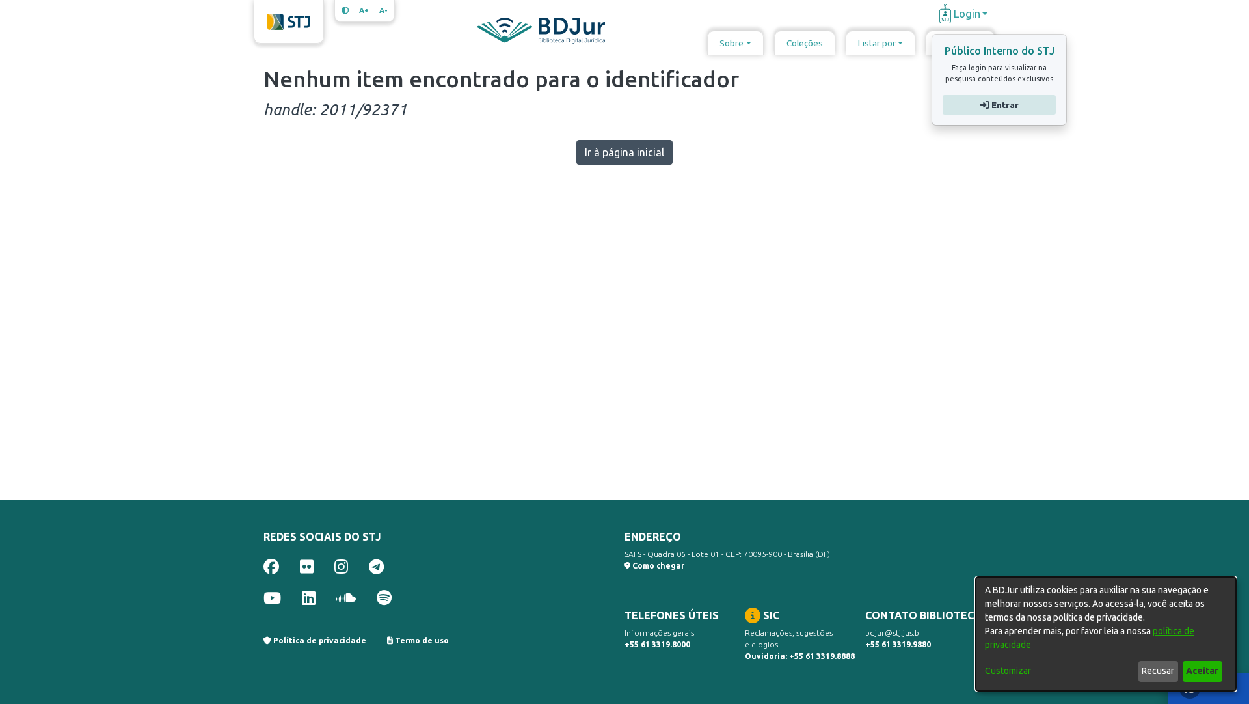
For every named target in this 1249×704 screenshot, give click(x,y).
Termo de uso (421, 640)
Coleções (804, 43)
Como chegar (657, 565)
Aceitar (1202, 671)
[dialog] (1106, 634)
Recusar (1158, 671)
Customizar (1008, 671)
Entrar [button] (1003, 105)
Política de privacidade (318, 640)
